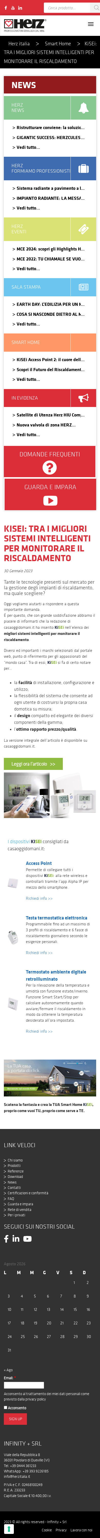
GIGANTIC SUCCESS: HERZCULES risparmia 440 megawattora (49, 137)
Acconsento (16, 1408)
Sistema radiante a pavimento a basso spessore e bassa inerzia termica (49, 188)
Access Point (39, 863)
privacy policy (35, 1399)
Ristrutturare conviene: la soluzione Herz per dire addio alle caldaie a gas (49, 127)
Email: (10, 1378)
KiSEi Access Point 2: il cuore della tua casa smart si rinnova (49, 359)
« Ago (8, 1370)
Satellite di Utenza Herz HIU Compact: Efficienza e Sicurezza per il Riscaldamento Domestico (49, 415)
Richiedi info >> (39, 898)
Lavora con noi (81, 1530)
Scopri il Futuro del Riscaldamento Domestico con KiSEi (49, 369)
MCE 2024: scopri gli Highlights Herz (49, 249)
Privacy (61, 1530)
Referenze (16, 1171)
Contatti (14, 1187)
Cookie (47, 1530)
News (12, 1182)
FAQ (11, 1198)
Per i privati (16, 1215)
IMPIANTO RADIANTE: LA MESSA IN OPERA (49, 198)
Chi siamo (15, 1160)
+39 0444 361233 (23, 1465)
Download (15, 1176)
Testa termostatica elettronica (56, 917)
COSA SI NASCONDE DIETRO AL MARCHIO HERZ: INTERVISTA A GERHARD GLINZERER (49, 314)
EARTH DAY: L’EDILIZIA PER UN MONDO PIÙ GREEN (49, 304)
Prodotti (14, 1165)
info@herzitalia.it (17, 1476)
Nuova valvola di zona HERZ (44, 425)
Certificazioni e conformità (28, 1193)
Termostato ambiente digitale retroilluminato (56, 975)
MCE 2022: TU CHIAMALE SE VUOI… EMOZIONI (49, 259)
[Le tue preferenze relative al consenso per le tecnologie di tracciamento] (9, 1529)
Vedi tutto (26, 147)
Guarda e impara (20, 1204)
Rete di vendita (19, 1209)
